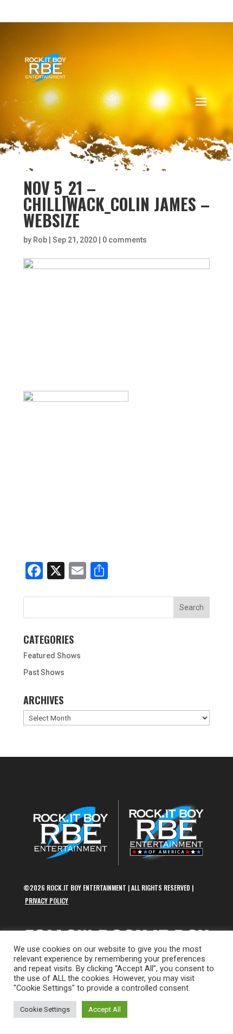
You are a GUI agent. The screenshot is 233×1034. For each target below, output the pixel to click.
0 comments (124, 239)
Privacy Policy (46, 900)
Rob (40, 239)
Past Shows (43, 672)
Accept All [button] (104, 1009)
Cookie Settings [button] (45, 1009)
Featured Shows (52, 655)
